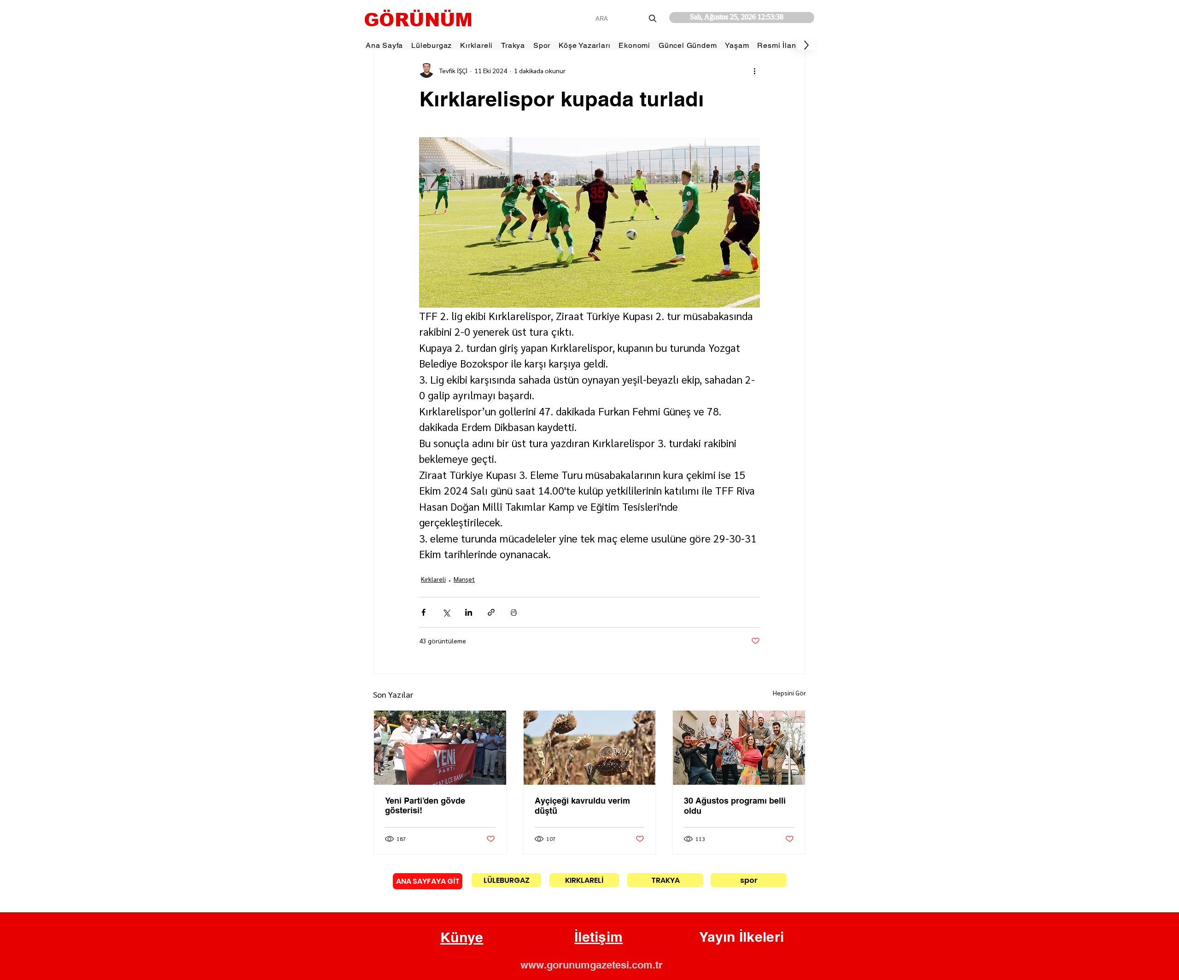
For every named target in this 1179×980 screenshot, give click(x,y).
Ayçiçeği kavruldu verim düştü (582, 806)
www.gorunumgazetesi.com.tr (591, 965)
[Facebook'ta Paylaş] (423, 612)
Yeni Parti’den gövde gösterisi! (425, 805)
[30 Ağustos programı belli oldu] (739, 748)
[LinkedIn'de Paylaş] (468, 612)
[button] (462, 937)
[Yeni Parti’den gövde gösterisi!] (440, 748)
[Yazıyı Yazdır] (513, 612)
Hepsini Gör (789, 692)
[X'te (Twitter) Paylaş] (446, 612)
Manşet (464, 579)
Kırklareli (433, 579)
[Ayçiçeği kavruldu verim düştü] (590, 748)
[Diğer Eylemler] (754, 70)
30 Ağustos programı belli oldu (735, 806)
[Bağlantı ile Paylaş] (491, 612)
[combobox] (627, 19)
